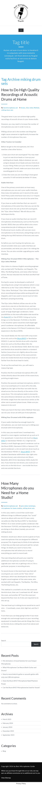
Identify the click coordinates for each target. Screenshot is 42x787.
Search (3, 640)
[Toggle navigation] (21, 30)
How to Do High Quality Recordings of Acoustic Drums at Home (20, 94)
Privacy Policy (21, 783)
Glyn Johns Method (32, 108)
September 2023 (8, 735)
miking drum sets (7, 110)
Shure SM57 (21, 338)
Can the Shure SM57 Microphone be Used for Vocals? (21, 687)
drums (23, 108)
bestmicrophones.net (11, 108)
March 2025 (7, 719)
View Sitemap (6, 778)
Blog (4, 751)
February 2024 (8, 723)
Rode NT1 (8, 317)
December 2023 (8, 731)
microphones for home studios (11, 508)
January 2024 (7, 727)
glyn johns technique (28, 506)
